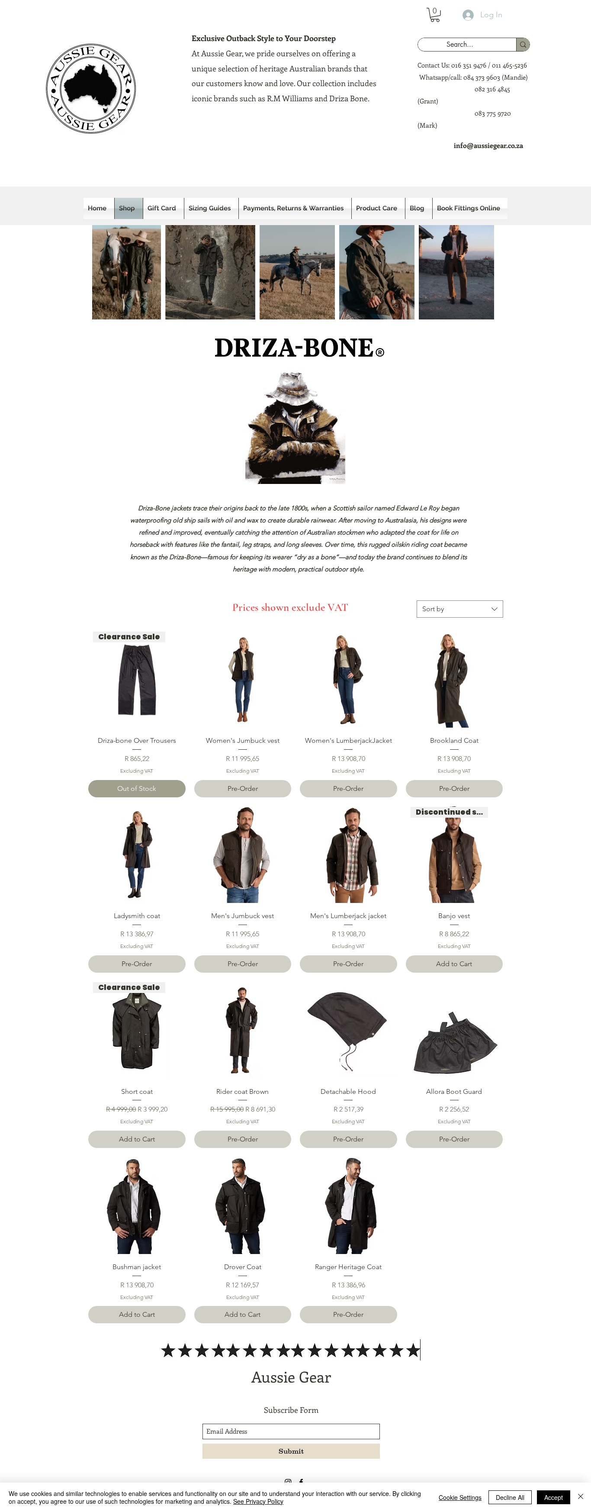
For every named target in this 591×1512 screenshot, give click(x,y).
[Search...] (523, 44)
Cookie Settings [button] (460, 1497)
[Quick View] (243, 679)
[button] (435, 15)
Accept (553, 1497)
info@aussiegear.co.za (488, 145)
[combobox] (460, 609)
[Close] (580, 1497)
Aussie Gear (291, 1376)
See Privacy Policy (258, 1501)
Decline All (510, 1497)
